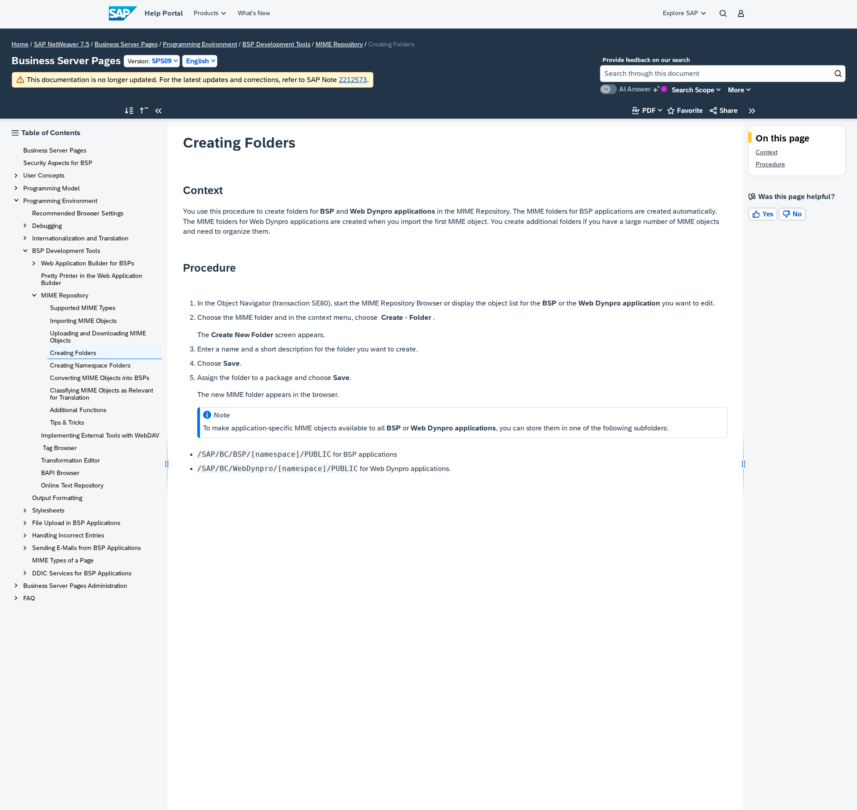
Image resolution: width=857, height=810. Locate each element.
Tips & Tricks (67, 422)
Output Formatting (57, 497)
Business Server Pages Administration (75, 585)
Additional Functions (78, 409)
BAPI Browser (60, 472)
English (197, 61)
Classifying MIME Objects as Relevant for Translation (101, 394)
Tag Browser (59, 447)
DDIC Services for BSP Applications (81, 573)
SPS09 (149, 61)
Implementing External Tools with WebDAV (100, 435)
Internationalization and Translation (80, 238)
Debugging (47, 225)
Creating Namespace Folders (90, 365)
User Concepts (43, 175)
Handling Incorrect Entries (68, 535)
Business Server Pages (126, 44)
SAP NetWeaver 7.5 (61, 44)
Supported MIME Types (82, 307)
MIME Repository (339, 44)
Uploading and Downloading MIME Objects (98, 337)
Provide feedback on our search (646, 60)
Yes (763, 214)
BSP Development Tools (276, 44)
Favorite (685, 110)
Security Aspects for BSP (57, 162)
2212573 (353, 79)
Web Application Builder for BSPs (87, 263)
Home (20, 44)
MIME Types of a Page (63, 560)
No (792, 214)
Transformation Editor (70, 460)
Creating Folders (73, 352)
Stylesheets (48, 510)
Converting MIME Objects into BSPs (99, 377)
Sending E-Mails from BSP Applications (86, 547)
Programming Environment (200, 44)
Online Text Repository (72, 485)
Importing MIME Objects (83, 320)
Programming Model (51, 188)
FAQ (29, 598)
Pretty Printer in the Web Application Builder (91, 279)
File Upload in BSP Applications (76, 522)
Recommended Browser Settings (77, 213)
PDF (644, 110)
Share (723, 110)
